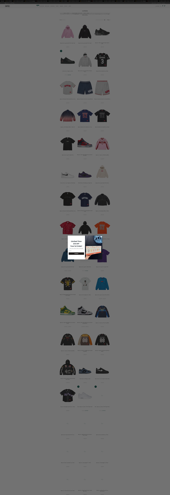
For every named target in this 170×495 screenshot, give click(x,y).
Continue (76, 253)
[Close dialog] (101, 236)
